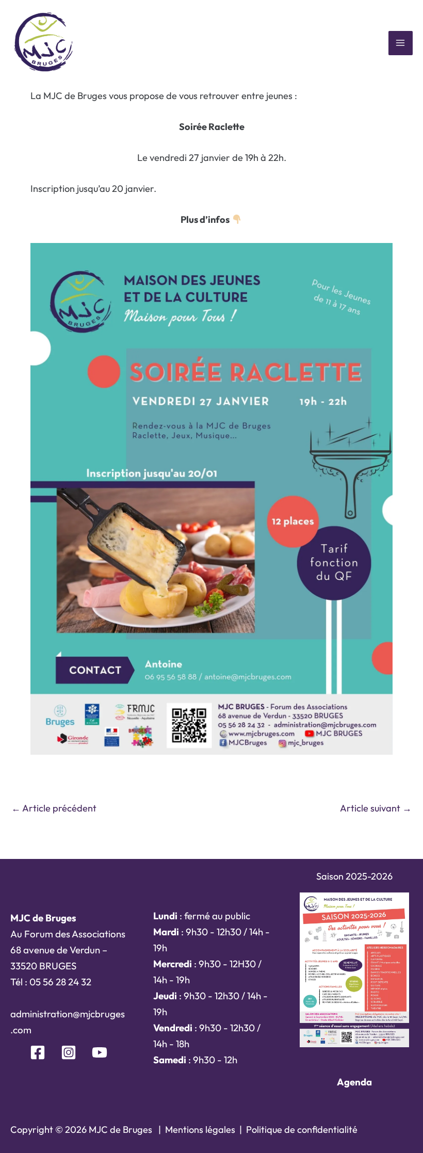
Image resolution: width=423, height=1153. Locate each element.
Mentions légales (200, 1129)
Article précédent (53, 808)
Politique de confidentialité (301, 1129)
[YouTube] (99, 1052)
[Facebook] (37, 1052)
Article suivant (376, 808)
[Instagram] (68, 1052)
